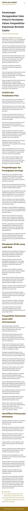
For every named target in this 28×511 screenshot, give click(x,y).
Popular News (7, 491)
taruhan (23, 114)
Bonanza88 (16, 39)
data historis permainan (17, 493)
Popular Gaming (9, 2)
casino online (7, 493)
